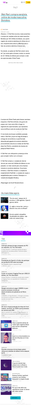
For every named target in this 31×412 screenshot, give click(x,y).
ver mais (14, 397)
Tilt (15, 7)
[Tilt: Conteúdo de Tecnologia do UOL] (4, 2)
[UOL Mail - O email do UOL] (22, 2)
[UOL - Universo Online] (6, 2)
